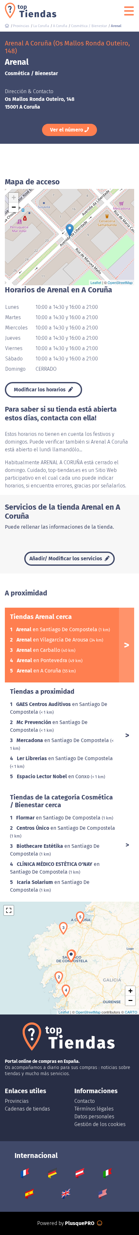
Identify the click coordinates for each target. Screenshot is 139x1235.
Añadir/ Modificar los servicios (66, 558)
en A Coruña (39, 671)
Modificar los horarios (40, 390)
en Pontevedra (43, 660)
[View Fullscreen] (9, 910)
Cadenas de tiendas (27, 1109)
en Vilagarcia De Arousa (53, 640)
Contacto (84, 1101)
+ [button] (14, 197)
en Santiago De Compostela (57, 629)
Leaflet (96, 282)
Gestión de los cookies (99, 1124)
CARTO (131, 1011)
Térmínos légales (93, 1109)
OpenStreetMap (120, 282)
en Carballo (38, 650)
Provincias (16, 1101)
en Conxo (54, 776)
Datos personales (94, 1116)
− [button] (14, 207)
